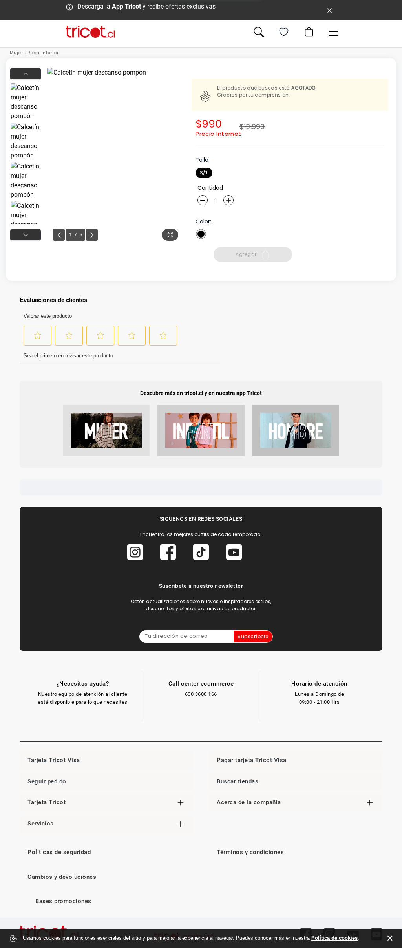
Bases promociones (63, 901)
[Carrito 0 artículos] (308, 31)
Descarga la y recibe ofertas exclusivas (146, 6)
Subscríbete (253, 636)
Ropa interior (43, 53)
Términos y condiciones (250, 852)
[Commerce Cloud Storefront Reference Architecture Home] (90, 32)
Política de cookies (334, 938)
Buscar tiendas (237, 781)
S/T (204, 172)
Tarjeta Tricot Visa (53, 760)
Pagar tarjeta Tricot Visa (252, 760)
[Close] (329, 10)
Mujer (16, 53)
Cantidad (210, 188)
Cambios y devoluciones (61, 876)
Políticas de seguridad (59, 852)
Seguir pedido (46, 781)
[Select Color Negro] (201, 234)
